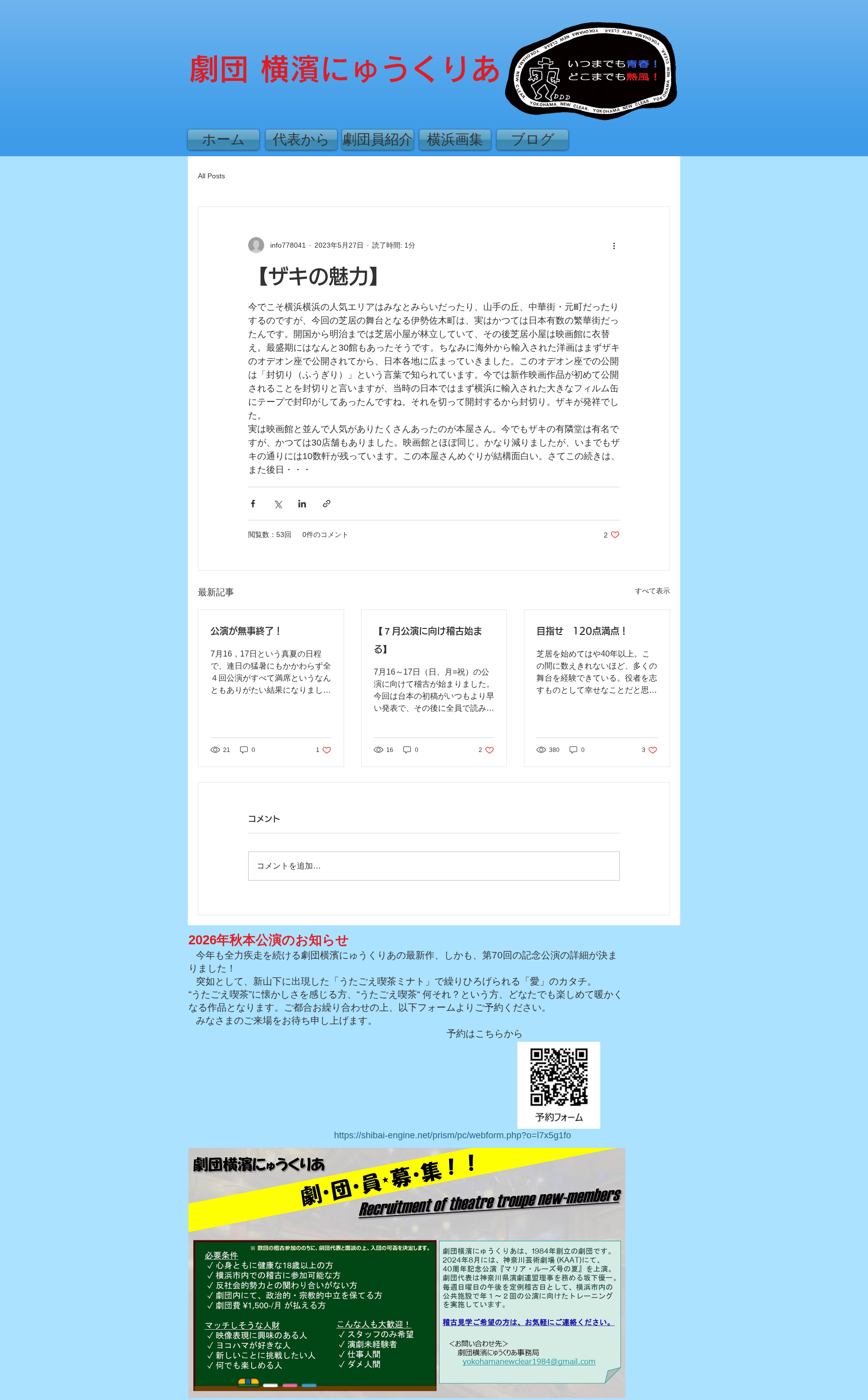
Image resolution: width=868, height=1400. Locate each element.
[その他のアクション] (614, 245)
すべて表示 (652, 591)
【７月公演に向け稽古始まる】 (428, 640)
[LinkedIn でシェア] (302, 503)
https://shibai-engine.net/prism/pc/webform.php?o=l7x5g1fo (452, 1135)
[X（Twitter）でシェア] (277, 503)
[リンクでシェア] (327, 503)
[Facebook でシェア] (253, 503)
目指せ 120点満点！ (582, 630)
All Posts (211, 176)
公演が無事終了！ (246, 630)
